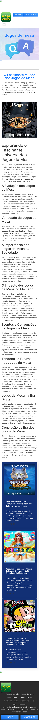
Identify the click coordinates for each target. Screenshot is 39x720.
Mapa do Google (19, 704)
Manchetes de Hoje (28, 701)
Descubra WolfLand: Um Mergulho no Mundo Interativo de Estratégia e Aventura (19, 504)
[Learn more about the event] (19, 9)
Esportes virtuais (12, 694)
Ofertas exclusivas (11, 701)
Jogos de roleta (28, 694)
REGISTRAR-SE (30, 15)
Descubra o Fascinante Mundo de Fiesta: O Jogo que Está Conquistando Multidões (19, 571)
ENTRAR (18, 15)
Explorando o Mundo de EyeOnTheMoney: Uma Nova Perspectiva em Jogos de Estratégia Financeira (18, 641)
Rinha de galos (26, 697)
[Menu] (4, 24)
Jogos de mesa (12, 697)
